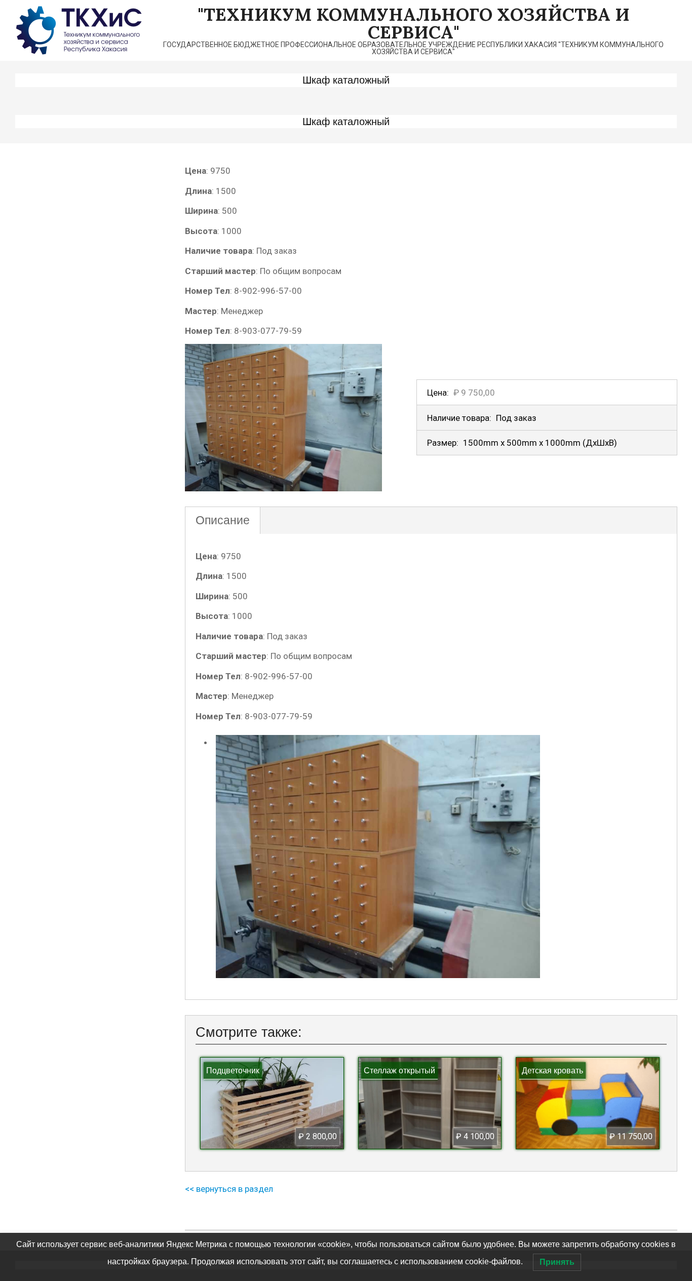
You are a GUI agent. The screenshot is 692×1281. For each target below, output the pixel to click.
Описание (223, 520)
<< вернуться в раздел (229, 1189)
